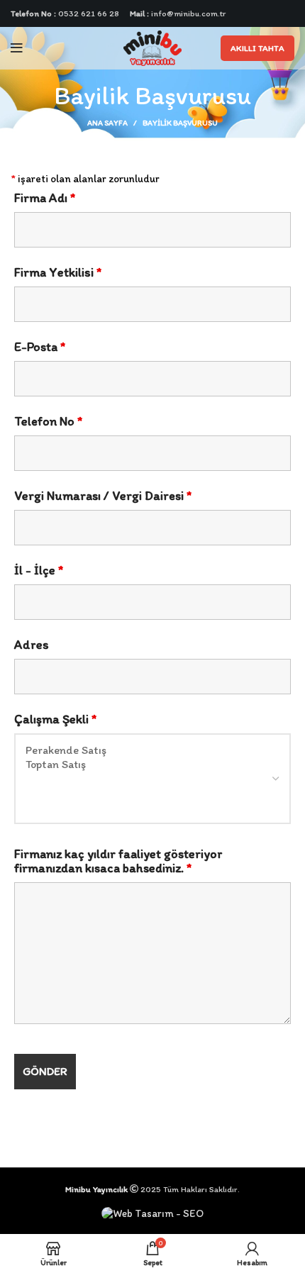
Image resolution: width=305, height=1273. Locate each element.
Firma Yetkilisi (57, 272)
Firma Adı (44, 198)
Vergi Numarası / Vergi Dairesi (103, 496)
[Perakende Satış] (152, 750)
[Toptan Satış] (152, 764)
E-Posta (39, 347)
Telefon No (48, 421)
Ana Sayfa (107, 123)
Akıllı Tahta (257, 48)
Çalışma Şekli (55, 719)
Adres (31, 645)
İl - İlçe (38, 570)
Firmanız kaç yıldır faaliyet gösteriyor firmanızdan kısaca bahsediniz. (118, 861)
